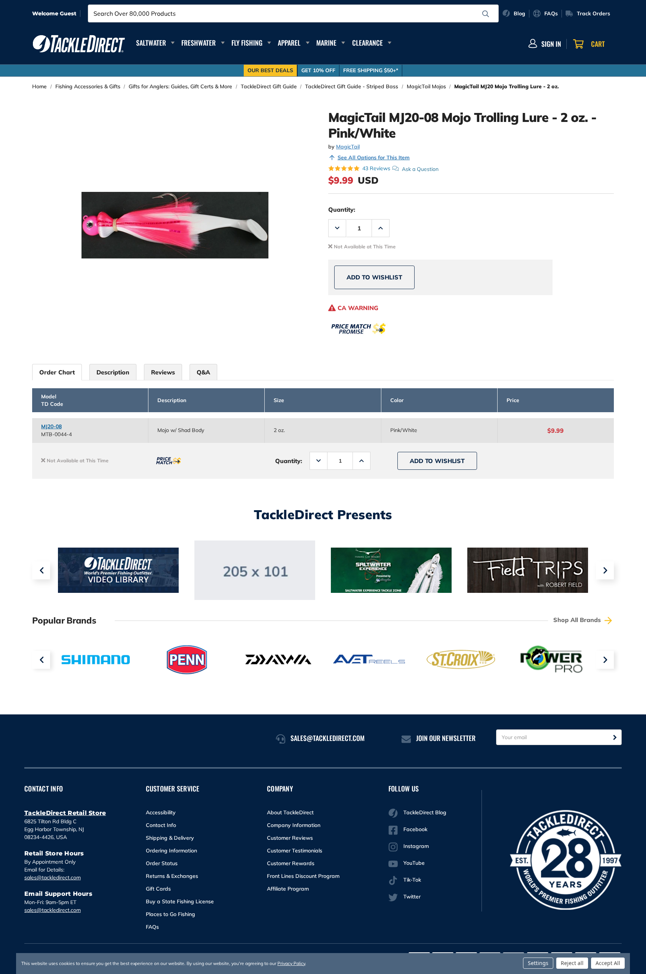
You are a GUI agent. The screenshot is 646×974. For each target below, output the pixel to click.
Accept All (608, 963)
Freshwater (198, 43)
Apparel (289, 43)
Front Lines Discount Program (303, 876)
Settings (538, 963)
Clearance (367, 43)
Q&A (203, 372)
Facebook (415, 829)
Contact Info (161, 825)
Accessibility (161, 812)
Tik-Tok (412, 879)
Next (605, 570)
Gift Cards (158, 888)
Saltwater (151, 43)
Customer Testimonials (294, 850)
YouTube (414, 863)
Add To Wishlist (374, 277)
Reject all (572, 963)
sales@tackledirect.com (52, 877)
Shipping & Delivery (170, 837)
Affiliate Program (288, 888)
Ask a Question (420, 168)
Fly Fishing (246, 43)
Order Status (162, 863)
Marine (326, 43)
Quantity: (341, 209)
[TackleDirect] (79, 43)
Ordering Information (171, 850)
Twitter (412, 896)
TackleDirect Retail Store (65, 813)
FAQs (152, 927)
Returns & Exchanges (172, 876)
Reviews (163, 372)
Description (112, 372)
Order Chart (57, 372)
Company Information (293, 825)
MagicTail (348, 146)
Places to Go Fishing (170, 914)
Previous (41, 570)
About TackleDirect (290, 812)
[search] (485, 14)
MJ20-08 (51, 426)
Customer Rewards (290, 863)
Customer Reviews (290, 837)
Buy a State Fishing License (180, 901)
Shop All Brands (578, 620)
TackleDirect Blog (424, 812)
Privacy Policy (291, 963)
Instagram (416, 846)
